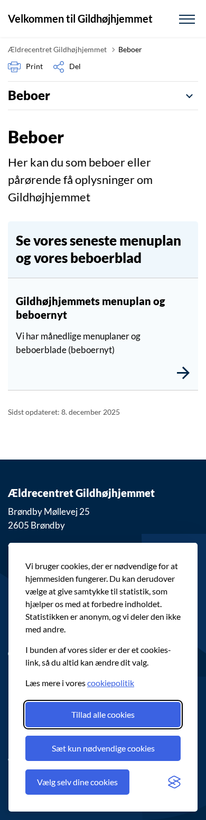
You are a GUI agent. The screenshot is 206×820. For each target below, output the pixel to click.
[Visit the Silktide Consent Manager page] (174, 782)
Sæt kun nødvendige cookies (103, 748)
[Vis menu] (187, 18)
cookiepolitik (110, 683)
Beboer (29, 95)
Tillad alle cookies (103, 714)
